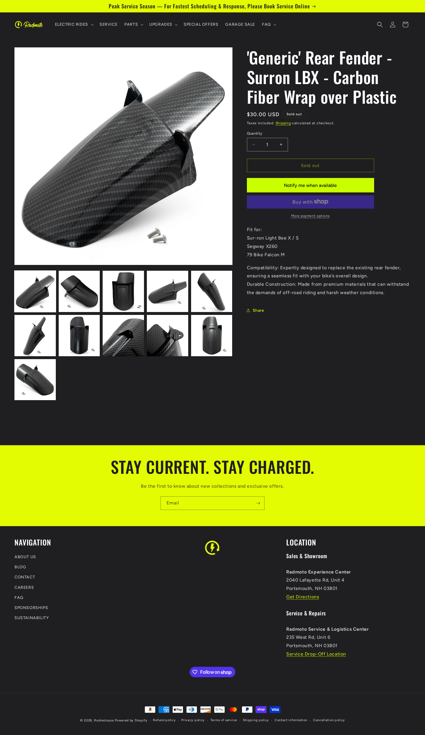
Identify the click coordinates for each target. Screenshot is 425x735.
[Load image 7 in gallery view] (79, 335)
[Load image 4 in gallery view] (167, 291)
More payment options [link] (310, 216)
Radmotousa (104, 720)
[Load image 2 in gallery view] (79, 291)
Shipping (283, 123)
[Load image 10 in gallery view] (211, 335)
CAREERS (24, 587)
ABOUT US (25, 556)
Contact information (291, 720)
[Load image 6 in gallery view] (35, 335)
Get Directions (302, 596)
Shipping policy (256, 720)
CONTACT (24, 577)
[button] (73, 24)
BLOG (20, 567)
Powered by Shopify (131, 720)
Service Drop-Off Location (316, 654)
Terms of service (223, 720)
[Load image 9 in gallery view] (167, 335)
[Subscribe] (258, 503)
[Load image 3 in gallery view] (123, 291)
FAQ (18, 597)
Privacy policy (193, 720)
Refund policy (164, 720)
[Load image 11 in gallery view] (35, 379)
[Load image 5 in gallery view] (211, 291)
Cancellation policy (329, 720)
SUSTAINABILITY (31, 617)
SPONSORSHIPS (31, 607)
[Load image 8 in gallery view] (123, 335)
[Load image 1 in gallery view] (35, 291)
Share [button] (258, 310)
